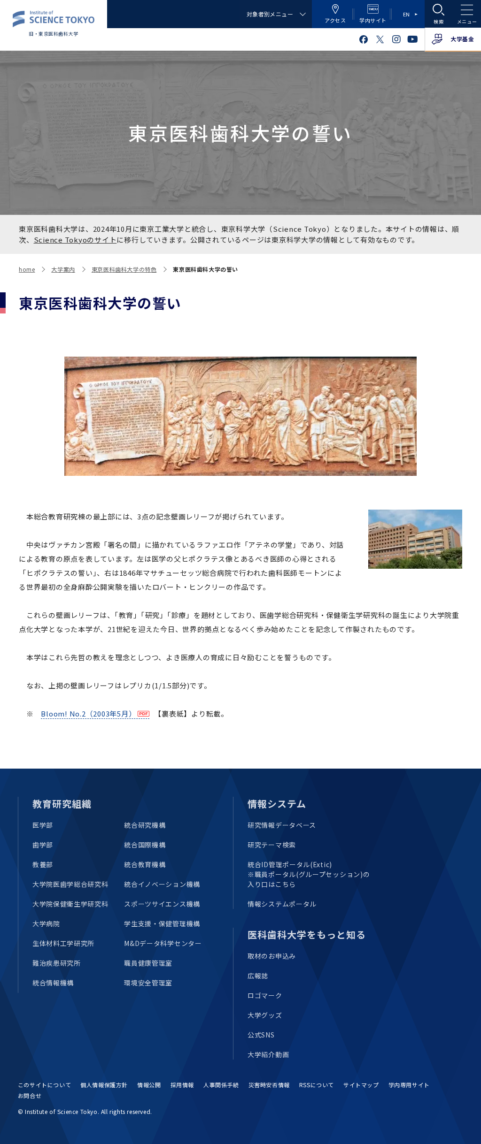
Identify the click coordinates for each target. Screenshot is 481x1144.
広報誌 (258, 975)
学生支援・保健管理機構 (162, 923)
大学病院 (46, 923)
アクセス (335, 20)
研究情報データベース (282, 825)
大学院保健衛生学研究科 (70, 903)
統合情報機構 (53, 982)
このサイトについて (44, 1085)
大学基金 (462, 39)
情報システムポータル (282, 903)
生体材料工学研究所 (63, 943)
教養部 (42, 864)
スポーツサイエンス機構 (162, 903)
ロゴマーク (265, 995)
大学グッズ (265, 1015)
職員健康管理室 (148, 963)
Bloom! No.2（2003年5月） (88, 713)
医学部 (42, 825)
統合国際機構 (144, 844)
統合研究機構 (144, 825)
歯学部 (42, 844)
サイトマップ (361, 1085)
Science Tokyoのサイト (75, 239)
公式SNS (261, 1034)
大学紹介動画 (268, 1054)
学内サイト (373, 20)
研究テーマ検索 (272, 844)
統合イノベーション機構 (162, 884)
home (27, 269)
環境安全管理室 (148, 982)
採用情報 (182, 1085)
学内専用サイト (409, 1085)
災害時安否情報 (269, 1085)
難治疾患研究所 (56, 963)
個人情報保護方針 (104, 1085)
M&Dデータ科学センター (163, 943)
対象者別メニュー (270, 14)
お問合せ (29, 1095)
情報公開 (149, 1085)
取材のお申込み (272, 956)
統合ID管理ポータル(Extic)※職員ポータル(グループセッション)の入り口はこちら (309, 874)
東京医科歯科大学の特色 (124, 269)
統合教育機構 (144, 864)
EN (406, 14)
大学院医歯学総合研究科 (70, 884)
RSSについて (316, 1085)
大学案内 (63, 269)
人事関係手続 (221, 1085)
